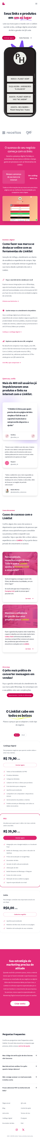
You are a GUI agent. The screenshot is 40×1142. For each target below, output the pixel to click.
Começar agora (9, 38)
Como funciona (25, 38)
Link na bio (5, 1113)
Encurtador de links (8, 1123)
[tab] (13, 177)
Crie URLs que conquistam (11, 362)
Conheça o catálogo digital (12, 332)
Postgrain (24, 1118)
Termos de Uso (25, 1113)
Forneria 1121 (22, 566)
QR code (23, 1103)
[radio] (17, 735)
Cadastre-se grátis (20, 914)
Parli (22, 1123)
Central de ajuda (26, 1108)
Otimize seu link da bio (10, 301)
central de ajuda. (24, 1046)
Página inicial (6, 1103)
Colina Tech (9, 637)
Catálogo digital (7, 1118)
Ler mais (29, 598)
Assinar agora (20, 765)
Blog (3, 1108)
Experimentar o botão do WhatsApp (20, 695)
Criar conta (20, 1003)
